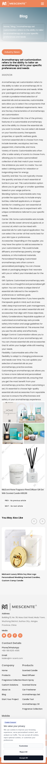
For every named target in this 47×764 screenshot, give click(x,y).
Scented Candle (29, 670)
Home (6, 26)
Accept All (23, 758)
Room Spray (28, 680)
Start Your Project (10, 699)
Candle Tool (28, 699)
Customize (23, 746)
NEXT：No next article (14, 506)
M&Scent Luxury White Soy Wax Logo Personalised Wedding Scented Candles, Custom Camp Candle (21, 577)
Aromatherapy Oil (30, 704)
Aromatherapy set (11, 82)
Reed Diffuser (28, 675)
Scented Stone (29, 684)
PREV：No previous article (15, 500)
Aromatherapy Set (31, 694)
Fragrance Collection (12, 680)
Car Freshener (29, 689)
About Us (6, 689)
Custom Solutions (10, 684)
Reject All (23, 752)
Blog (13, 26)
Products (6, 675)
